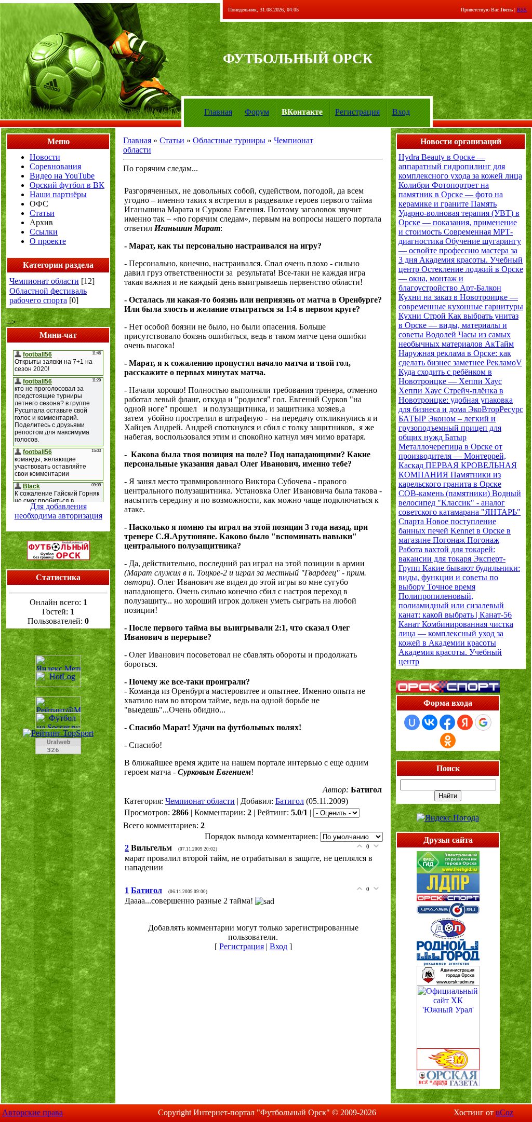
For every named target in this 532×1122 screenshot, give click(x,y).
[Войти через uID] (412, 722)
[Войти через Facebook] (447, 722)
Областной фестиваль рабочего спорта (48, 295)
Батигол (289, 801)
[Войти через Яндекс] (465, 722)
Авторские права (32, 1112)
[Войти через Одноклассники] (448, 740)
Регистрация (357, 111)
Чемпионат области (44, 281)
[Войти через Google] (483, 722)
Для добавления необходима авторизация (58, 511)
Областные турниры (229, 140)
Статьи (171, 140)
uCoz (504, 1112)
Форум (257, 111)
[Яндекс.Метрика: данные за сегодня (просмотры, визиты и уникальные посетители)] (58, 663)
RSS (522, 9)
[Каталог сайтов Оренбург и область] (58, 756)
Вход (401, 111)
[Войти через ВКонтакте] (429, 722)
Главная (218, 111)
